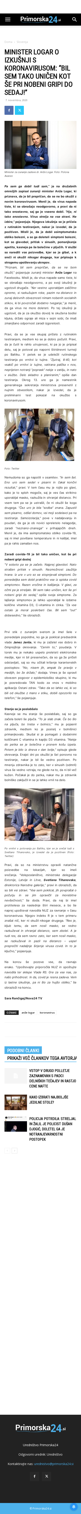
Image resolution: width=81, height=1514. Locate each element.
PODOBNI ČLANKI (23, 1050)
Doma (8, 42)
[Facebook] (9, 110)
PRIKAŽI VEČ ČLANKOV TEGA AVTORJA (42, 1058)
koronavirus (47, 1012)
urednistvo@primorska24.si (54, 1464)
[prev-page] (7, 1150)
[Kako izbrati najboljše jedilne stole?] (15, 1102)
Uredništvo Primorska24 (40, 1445)
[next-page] (14, 1150)
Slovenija (22, 42)
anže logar (28, 1012)
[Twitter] (19, 110)
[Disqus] (40, 1221)
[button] (7, 19)
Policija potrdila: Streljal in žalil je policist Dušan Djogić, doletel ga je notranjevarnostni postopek (52, 1129)
